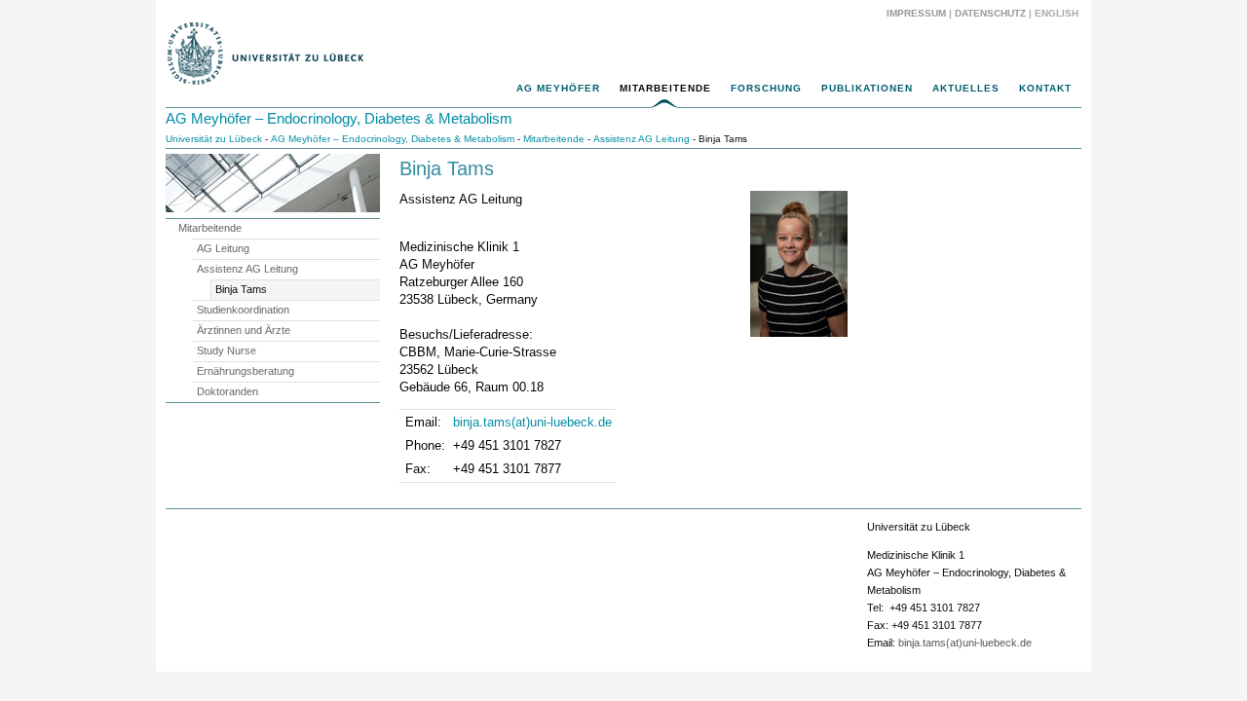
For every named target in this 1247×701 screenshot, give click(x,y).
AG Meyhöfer (558, 88)
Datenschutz (990, 13)
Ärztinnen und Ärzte (243, 330)
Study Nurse (226, 350)
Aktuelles (966, 88)
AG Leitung (223, 248)
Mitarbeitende (665, 88)
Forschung (766, 88)
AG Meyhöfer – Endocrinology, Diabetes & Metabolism (339, 118)
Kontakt (1045, 88)
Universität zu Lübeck (214, 138)
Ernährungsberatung (245, 371)
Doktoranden (227, 391)
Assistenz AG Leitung (641, 138)
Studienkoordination (243, 309)
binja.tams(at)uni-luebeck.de (532, 422)
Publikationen (867, 88)
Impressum (916, 13)
